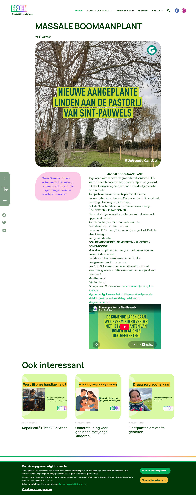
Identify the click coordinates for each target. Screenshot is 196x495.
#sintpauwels (143, 294)
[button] (169, 10)
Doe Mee (143, 10)
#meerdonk (109, 298)
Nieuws (79, 10)
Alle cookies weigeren (153, 480)
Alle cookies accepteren (154, 470)
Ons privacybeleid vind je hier (73, 484)
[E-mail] (4, 230)
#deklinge (95, 298)
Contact (157, 10)
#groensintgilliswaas (102, 294)
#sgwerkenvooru (99, 302)
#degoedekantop (129, 298)
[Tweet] (4, 223)
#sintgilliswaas (124, 294)
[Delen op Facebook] (4, 215)
